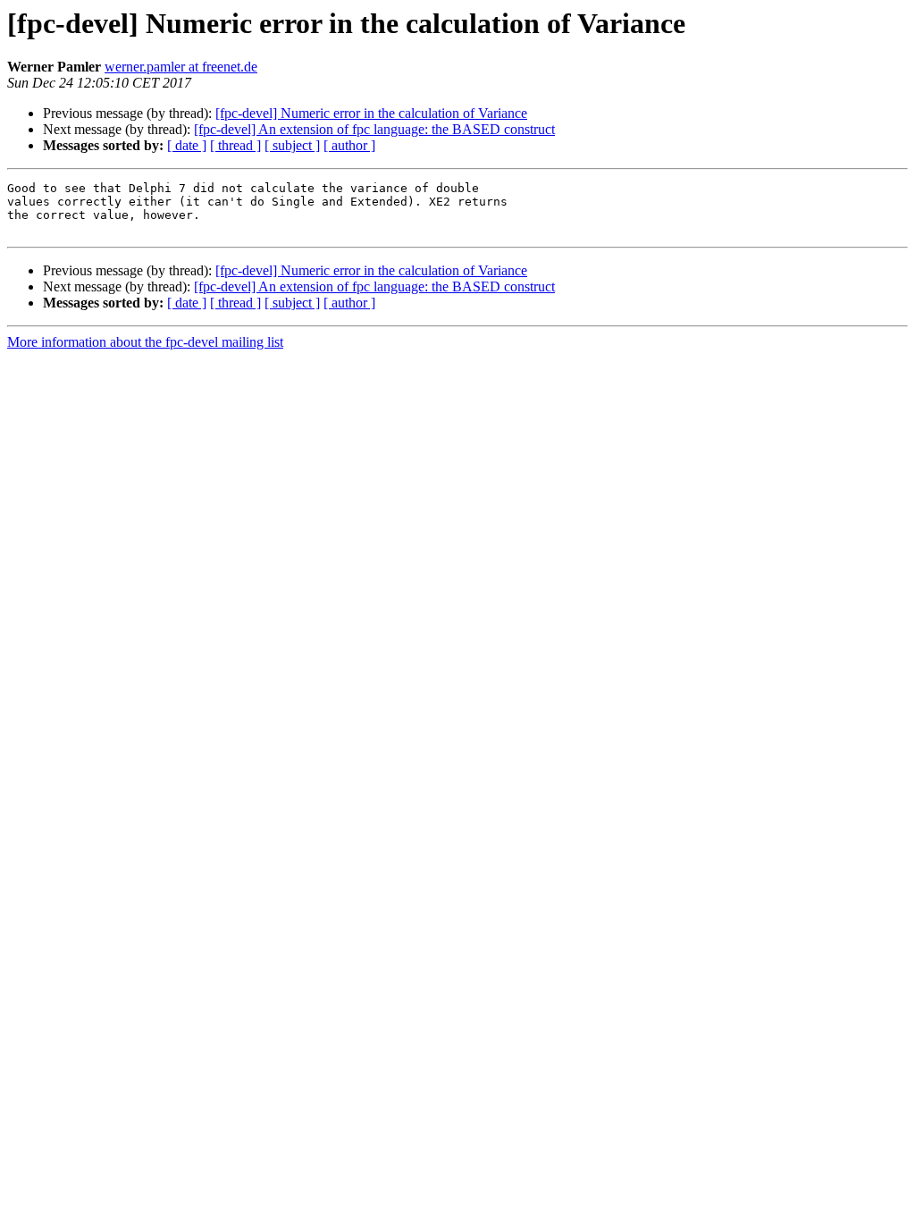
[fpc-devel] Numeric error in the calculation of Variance (371, 113)
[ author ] (349, 145)
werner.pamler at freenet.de (181, 66)
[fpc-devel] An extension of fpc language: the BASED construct (374, 129)
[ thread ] (235, 145)
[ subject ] (292, 145)
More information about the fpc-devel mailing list (145, 341)
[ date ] (186, 145)
